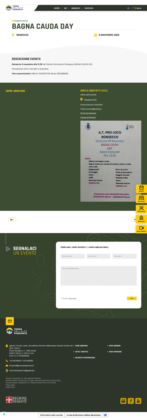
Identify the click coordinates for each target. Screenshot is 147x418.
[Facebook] (131, 401)
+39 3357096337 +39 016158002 (21, 361)
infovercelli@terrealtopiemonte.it (21, 365)
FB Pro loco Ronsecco (88, 113)
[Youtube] (138, 401)
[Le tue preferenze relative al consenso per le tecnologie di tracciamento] (4, 414)
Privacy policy (72, 298)
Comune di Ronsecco (88, 117)
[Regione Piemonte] (16, 400)
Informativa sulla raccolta (51, 415)
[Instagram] (123, 401)
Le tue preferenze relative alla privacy (84, 415)
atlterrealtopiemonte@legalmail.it (22, 370)
